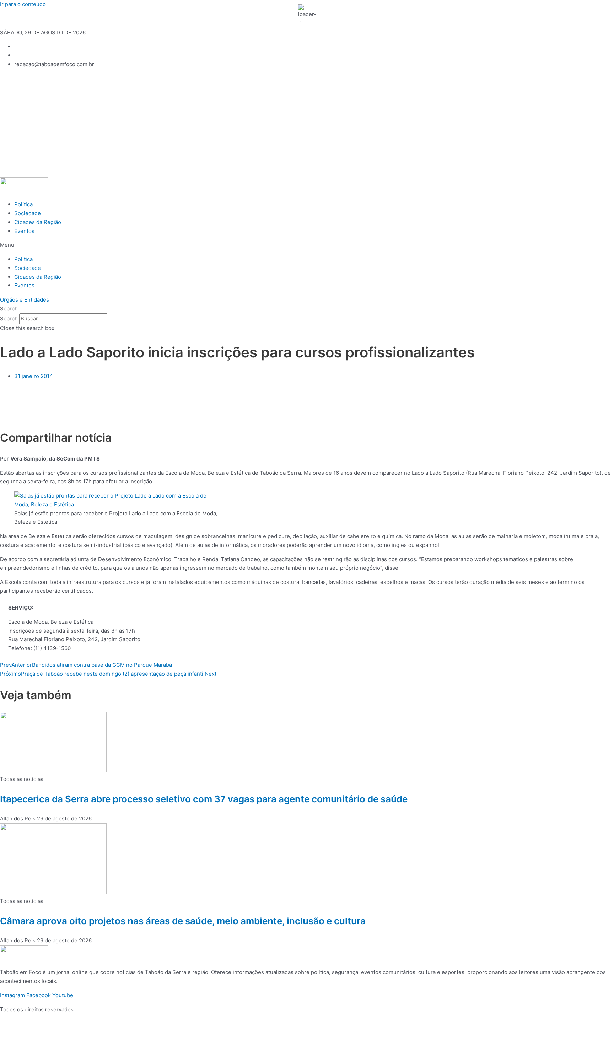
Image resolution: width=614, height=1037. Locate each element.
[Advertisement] (307, 124)
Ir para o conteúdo (23, 4)
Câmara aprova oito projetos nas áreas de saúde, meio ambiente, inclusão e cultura (183, 920)
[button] (307, 245)
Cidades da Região (37, 222)
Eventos (24, 231)
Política (23, 204)
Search (9, 318)
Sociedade (27, 213)
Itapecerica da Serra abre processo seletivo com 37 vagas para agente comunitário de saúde (204, 798)
